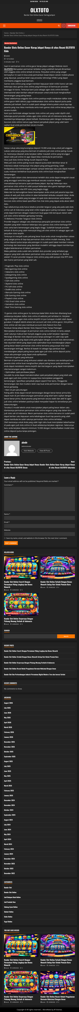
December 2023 (9, 858)
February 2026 (9, 732)
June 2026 (7, 712)
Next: (57, 464)
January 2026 (8, 737)
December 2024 (9, 800)
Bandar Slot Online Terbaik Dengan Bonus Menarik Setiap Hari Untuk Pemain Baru (56, 583)
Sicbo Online (8, 916)
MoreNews (47, 1010)
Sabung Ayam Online (11, 907)
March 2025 (8, 785)
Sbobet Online (8, 912)
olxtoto (39, 20)
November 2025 (9, 747)
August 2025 (8, 761)
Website (7, 530)
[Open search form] (59, 26)
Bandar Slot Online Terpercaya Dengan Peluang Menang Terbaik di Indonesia (18, 620)
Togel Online (8, 921)
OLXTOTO (39, 10)
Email (7, 522)
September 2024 (9, 815)
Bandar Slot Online (11, 43)
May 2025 (7, 776)
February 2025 (9, 790)
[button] (4, 26)
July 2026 (7, 708)
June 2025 (7, 771)
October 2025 (8, 751)
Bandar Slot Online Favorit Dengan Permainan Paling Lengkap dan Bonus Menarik (18, 584)
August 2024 (8, 820)
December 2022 (9, 873)
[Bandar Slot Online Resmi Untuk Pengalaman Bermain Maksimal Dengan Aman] (58, 982)
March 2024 (8, 844)
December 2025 (9, 742)
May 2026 (7, 717)
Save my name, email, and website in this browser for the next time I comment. (36, 538)
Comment (8, 485)
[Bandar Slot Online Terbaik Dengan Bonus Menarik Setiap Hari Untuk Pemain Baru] (58, 567)
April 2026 (7, 722)
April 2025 (7, 781)
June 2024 (7, 829)
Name (7, 514)
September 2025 (9, 756)
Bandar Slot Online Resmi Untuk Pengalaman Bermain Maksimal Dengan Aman (30, 668)
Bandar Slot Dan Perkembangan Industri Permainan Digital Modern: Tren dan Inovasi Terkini (34, 674)
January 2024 (8, 854)
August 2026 (8, 703)
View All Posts (45, 451)
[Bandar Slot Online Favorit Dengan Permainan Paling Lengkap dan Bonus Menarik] (21, 567)
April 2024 (7, 839)
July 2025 (7, 766)
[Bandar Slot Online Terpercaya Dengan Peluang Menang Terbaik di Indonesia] (21, 604)
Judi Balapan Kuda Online (12, 897)
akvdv (8, 56)
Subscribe (71, 25)
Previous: (21, 464)
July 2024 (7, 824)
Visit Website (29, 451)
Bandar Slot (8, 887)
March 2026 (8, 727)
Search (7, 630)
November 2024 (9, 805)
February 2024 (9, 849)
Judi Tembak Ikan (10, 902)
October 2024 (8, 810)
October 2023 (8, 868)
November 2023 (9, 863)
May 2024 (7, 834)
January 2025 (8, 795)
